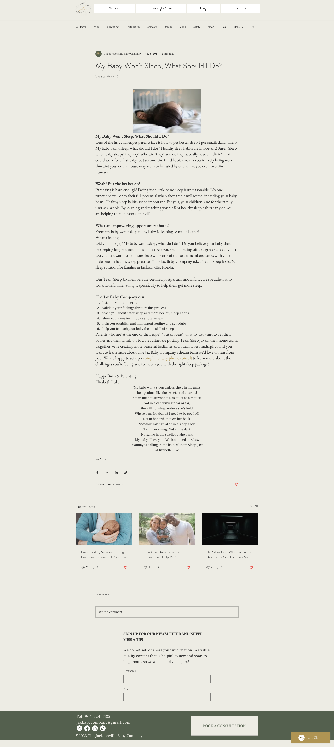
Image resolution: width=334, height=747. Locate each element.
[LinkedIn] (95, 728)
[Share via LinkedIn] (116, 472)
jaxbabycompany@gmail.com (103, 722)
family (168, 27)
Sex (224, 27)
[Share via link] (126, 472)
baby (96, 27)
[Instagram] (79, 728)
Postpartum (133, 27)
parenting (113, 27)
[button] (253, 27)
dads (183, 27)
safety (196, 27)
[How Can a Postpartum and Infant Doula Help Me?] (167, 529)
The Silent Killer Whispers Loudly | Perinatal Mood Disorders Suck (229, 555)
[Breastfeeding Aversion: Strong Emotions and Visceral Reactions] (104, 529)
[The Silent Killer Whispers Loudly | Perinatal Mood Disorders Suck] (230, 529)
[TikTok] (103, 728)
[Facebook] (87, 728)
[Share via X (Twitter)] (107, 472)
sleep (211, 27)
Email (126, 689)
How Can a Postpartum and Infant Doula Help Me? (163, 555)
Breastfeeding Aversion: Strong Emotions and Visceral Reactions (103, 555)
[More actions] (236, 53)
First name (129, 671)
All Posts (81, 27)
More (237, 27)
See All (254, 506)
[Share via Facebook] (97, 472)
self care (152, 27)
